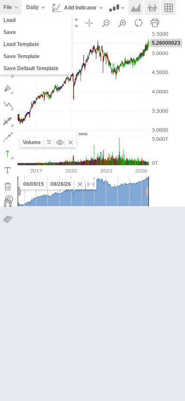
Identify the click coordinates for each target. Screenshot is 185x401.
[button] (117, 7)
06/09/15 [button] (33, 184)
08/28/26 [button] (60, 184)
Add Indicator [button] (80, 8)
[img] (9, 199)
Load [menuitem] (9, 20)
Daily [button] (32, 7)
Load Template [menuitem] (21, 44)
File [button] (7, 7)
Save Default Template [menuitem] (31, 68)
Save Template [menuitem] (21, 56)
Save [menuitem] (9, 32)
